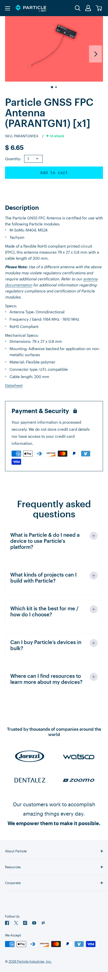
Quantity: (13, 158)
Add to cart (54, 172)
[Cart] (99, 8)
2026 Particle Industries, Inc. (30, 961)
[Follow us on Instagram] (25, 923)
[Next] (95, 53)
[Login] (88, 8)
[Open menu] (7, 8)
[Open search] (78, 8)
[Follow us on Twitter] (16, 923)
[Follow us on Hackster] (43, 923)
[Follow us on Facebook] (7, 923)
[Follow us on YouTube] (34, 923)
